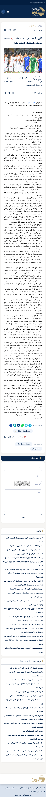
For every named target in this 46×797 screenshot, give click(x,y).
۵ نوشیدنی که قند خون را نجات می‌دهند (29, 692)
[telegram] (30, 425)
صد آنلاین (31, 102)
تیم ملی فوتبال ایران (24, 444)
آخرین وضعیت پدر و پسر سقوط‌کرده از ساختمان (26, 696)
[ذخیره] (10, 30)
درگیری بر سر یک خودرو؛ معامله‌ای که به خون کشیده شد (23, 636)
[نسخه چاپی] (5, 30)
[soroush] (14, 425)
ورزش (39, 25)
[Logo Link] (38, 11)
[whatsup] (22, 425)
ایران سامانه (18, 795)
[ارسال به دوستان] (14, 30)
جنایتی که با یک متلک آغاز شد (33, 731)
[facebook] (11, 425)
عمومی (31, 25)
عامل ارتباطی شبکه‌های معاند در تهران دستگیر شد (26, 546)
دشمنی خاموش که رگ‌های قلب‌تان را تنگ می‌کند (26, 668)
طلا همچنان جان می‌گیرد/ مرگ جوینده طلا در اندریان (25, 751)
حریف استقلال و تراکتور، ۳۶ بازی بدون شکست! (26, 589)
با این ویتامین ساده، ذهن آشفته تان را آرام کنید (26, 624)
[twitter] (26, 425)
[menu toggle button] (8, 11)
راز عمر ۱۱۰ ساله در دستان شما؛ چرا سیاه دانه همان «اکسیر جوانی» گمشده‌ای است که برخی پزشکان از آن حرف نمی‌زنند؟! (23, 573)
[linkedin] (18, 425)
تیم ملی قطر (36, 449)
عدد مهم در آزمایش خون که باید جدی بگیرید (27, 680)
